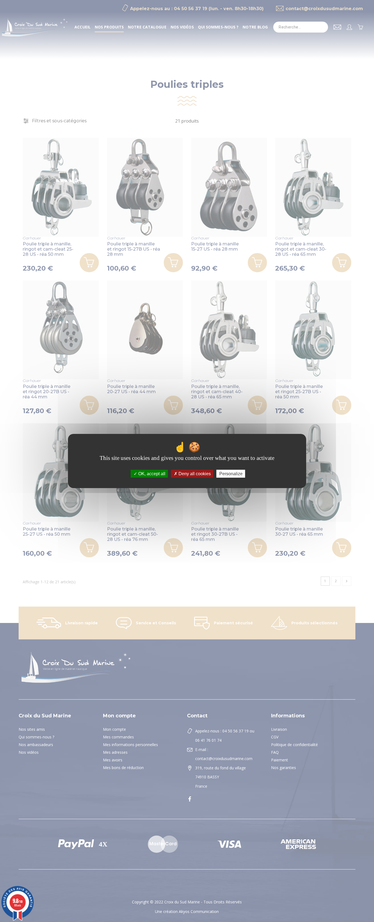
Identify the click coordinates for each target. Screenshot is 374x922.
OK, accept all (151, 473)
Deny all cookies (194, 473)
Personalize (231, 473)
